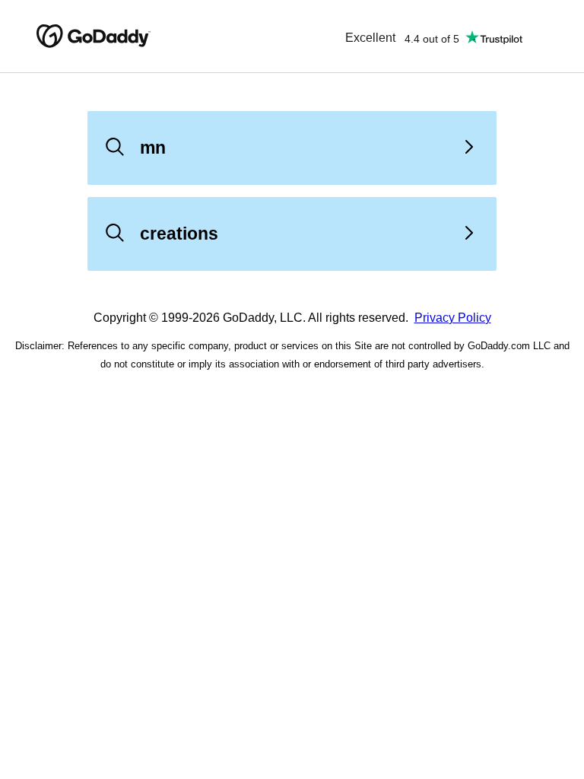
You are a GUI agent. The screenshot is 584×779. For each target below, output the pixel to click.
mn (153, 147)
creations (179, 233)
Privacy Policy (452, 317)
